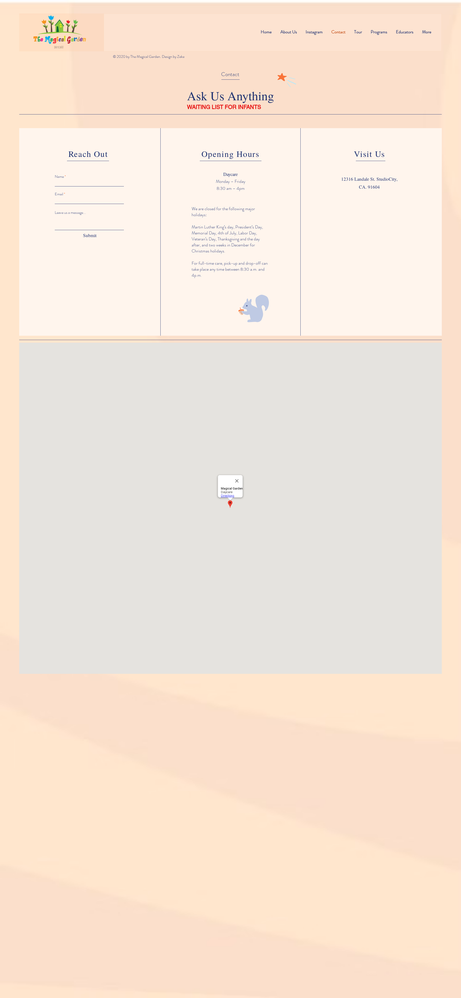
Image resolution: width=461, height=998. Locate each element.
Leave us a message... (70, 213)
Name (59, 177)
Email (59, 194)
